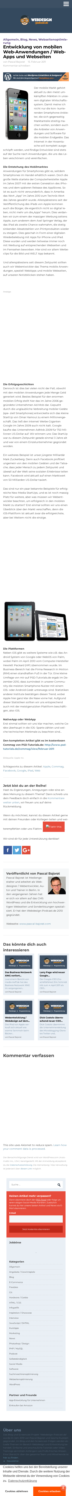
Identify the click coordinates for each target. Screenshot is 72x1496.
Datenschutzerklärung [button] (22, 1480)
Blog (23, 39)
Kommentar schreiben (16, 65)
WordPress (14, 1384)
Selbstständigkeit (18, 1359)
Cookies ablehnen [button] (16, 1491)
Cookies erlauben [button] (49, 1491)
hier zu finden (10, 1457)
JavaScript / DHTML (19, 1323)
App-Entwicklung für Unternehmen (27, 1400)
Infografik (14, 1307)
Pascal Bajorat (16, 61)
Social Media (15, 1364)
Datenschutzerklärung (21, 1165)
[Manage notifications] (63, 1488)
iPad (30, 770)
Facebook (9, 770)
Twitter (17, 850)
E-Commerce (16, 1282)
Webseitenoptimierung (21, 1379)
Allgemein (11, 39)
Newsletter (13, 1461)
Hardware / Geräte (18, 1297)
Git (10, 1292)
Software (13, 1369)
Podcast (13, 1353)
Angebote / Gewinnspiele (22, 1272)
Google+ (26, 850)
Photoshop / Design (19, 1343)
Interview (14, 1318)
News (33, 39)
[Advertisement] (36, 339)
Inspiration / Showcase (20, 1313)
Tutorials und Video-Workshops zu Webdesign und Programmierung (36, 20)
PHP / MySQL (16, 1348)
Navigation (66, 4)
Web (37, 770)
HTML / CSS (15, 1302)
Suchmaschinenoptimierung (23, 1374)
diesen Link (26, 1168)
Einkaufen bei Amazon (20, 1405)
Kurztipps (14, 1328)
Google (21, 770)
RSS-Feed (41, 1199)
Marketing (14, 1333)
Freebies (13, 1287)
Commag (58, 766)
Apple (46, 766)
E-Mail (12, 1213)
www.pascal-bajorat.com (35, 923)
